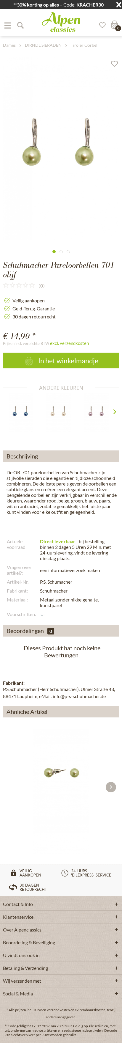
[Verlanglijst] (100, 25)
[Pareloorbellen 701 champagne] (61, 412)
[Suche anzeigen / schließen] (20, 25)
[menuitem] (7, 25)
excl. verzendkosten (69, 343)
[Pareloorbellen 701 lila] (99, 412)
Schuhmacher (54, 590)
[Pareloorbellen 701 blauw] (23, 412)
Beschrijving (22, 456)
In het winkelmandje (67, 360)
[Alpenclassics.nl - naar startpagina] (61, 22)
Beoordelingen (25, 630)
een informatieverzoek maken (70, 570)
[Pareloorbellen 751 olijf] (61, 774)
